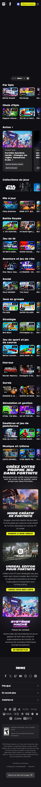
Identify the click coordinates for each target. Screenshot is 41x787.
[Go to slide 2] (15, 78)
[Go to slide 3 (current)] (20, 78)
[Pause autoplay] (28, 78)
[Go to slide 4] (24, 78)
